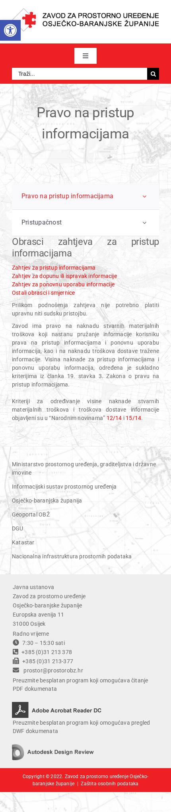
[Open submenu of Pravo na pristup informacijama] (144, 196)
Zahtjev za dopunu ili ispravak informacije (64, 276)
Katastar (23, 542)
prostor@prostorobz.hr (53, 670)
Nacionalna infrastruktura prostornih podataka (72, 556)
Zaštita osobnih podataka (109, 783)
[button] (10, 30)
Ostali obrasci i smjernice (43, 293)
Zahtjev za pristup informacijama (54, 267)
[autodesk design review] (53, 747)
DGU (17, 528)
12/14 (114, 418)
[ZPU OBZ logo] (85, 11)
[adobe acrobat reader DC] (57, 705)
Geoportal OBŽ (31, 514)
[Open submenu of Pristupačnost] (144, 223)
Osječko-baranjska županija (47, 500)
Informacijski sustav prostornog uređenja (64, 486)
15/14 (133, 418)
